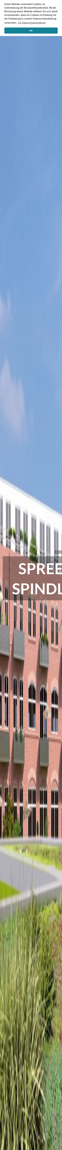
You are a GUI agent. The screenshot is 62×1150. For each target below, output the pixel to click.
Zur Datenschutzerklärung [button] (32, 22)
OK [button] (31, 30)
